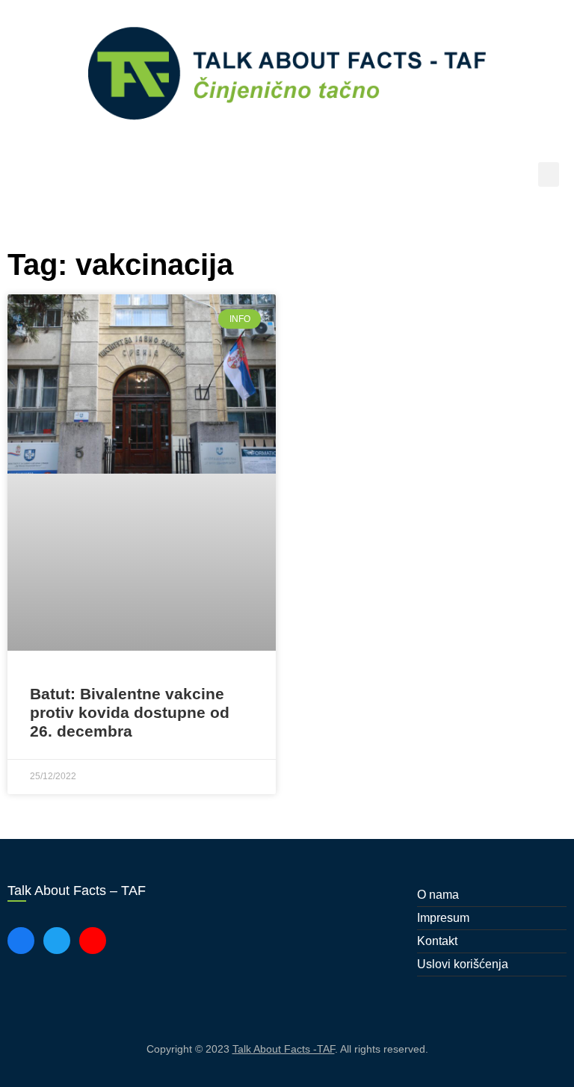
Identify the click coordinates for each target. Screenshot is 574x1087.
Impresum (443, 917)
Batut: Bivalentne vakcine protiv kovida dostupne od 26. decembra (129, 712)
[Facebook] (20, 940)
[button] (548, 174)
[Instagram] (92, 940)
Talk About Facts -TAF (283, 1049)
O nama (438, 894)
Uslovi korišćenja (462, 964)
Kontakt (437, 941)
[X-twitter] (56, 940)
